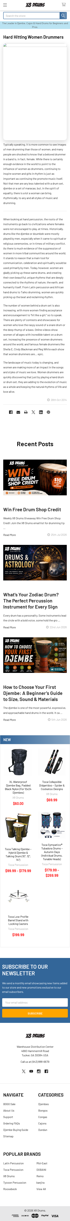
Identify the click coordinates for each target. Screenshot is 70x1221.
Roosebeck (10, 1189)
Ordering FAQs (11, 1123)
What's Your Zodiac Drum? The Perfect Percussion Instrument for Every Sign (31, 600)
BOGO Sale (9, 1104)
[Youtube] (31, 1071)
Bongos (43, 1110)
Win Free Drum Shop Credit (32, 509)
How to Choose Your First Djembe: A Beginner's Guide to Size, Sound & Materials (32, 693)
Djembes (43, 1104)
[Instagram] (39, 1071)
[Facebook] (11, 412)
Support (8, 1117)
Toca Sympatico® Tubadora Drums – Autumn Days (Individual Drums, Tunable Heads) (52, 852)
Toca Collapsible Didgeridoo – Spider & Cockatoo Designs (52, 785)
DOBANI (41, 1169)
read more (9, 534)
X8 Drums (9, 1176)
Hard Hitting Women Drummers (33, 37)
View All (41, 1189)
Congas (42, 1117)
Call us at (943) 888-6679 (35, 1061)
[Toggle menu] (5, 5)
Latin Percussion (13, 1163)
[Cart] (64, 5)
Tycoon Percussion (14, 1182)
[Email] (18, 412)
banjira (40, 1182)
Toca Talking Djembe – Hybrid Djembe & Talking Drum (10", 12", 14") (18, 854)
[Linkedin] (41, 412)
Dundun (42, 1129)
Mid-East (41, 1163)
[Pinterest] (48, 412)
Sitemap (8, 1136)
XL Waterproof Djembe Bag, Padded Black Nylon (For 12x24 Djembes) (18, 787)
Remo (40, 1176)
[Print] (26, 412)
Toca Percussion (13, 1169)
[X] (33, 412)
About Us (8, 1110)
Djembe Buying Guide (15, 1129)
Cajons (42, 1123)
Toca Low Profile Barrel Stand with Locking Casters (18, 920)
